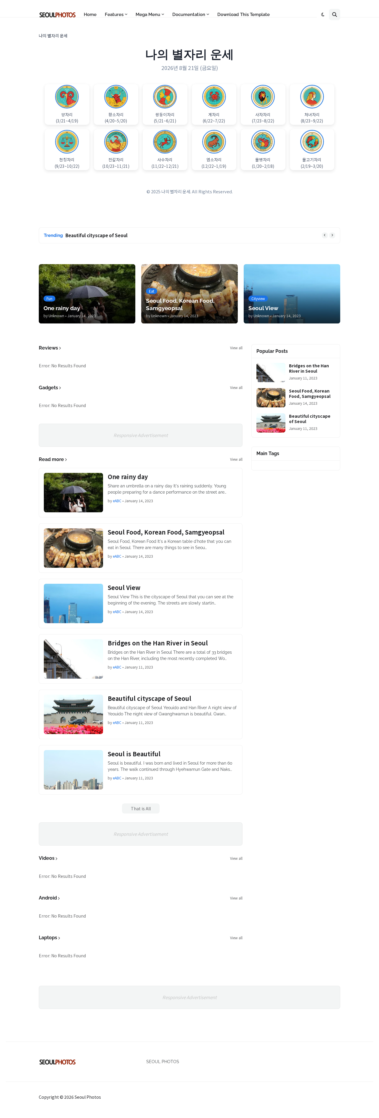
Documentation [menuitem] (188, 14)
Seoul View (124, 587)
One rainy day (128, 477)
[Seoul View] (73, 603)
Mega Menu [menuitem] (148, 14)
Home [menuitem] (90, 14)
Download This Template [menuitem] (243, 14)
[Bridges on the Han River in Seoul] (73, 659)
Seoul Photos (88, 1097)
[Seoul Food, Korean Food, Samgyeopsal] (73, 548)
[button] (323, 14)
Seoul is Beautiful (134, 754)
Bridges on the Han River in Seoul (158, 643)
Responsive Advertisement (140, 435)
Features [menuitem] (114, 14)
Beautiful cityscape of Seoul (96, 235)
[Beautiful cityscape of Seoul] (73, 714)
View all (236, 348)
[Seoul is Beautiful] (73, 770)
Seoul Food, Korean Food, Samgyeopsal (166, 532)
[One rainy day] (73, 492)
